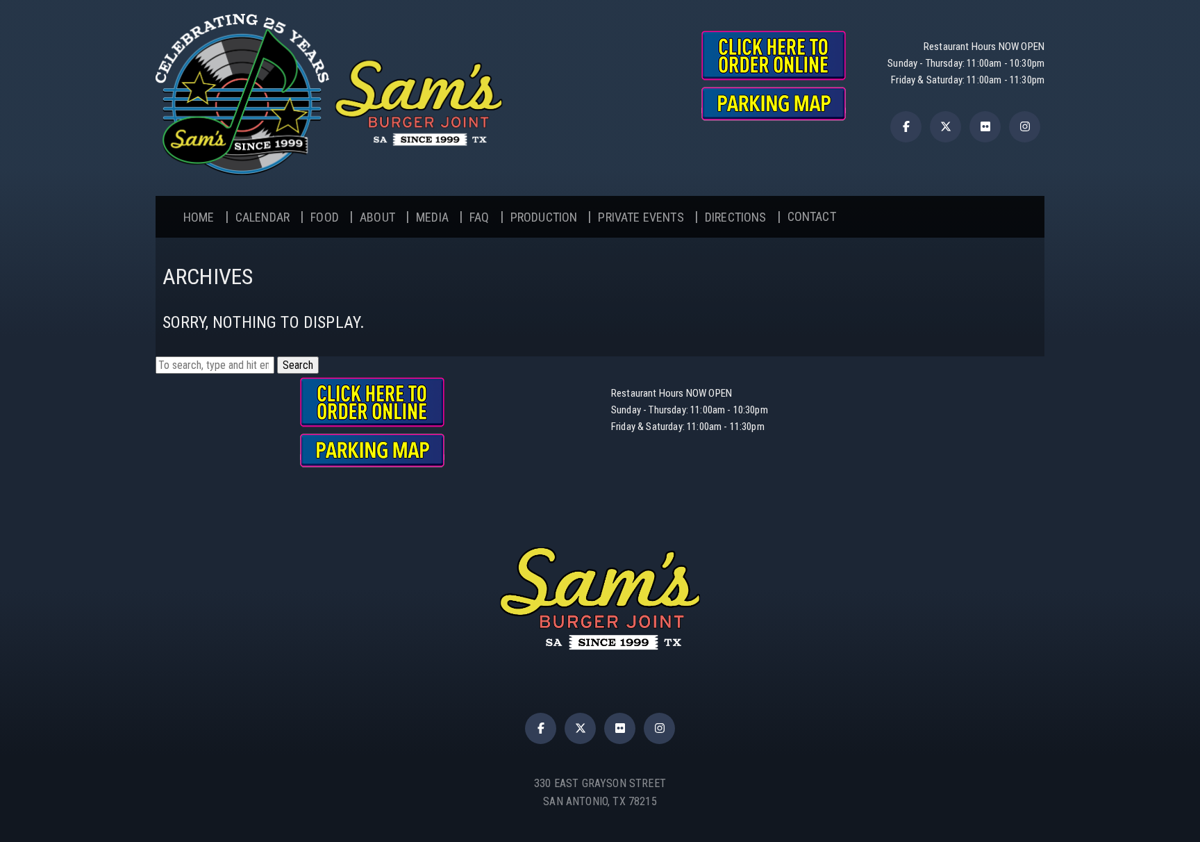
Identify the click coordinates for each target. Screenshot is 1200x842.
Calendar (262, 217)
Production (544, 217)
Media (432, 217)
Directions (736, 217)
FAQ (479, 217)
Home (199, 217)
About (377, 217)
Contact (812, 216)
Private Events (640, 217)
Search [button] (298, 365)
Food (324, 217)
